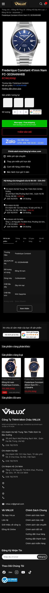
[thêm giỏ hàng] (12, 361)
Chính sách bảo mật (35, 520)
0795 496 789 (23, 143)
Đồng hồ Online (9, 529)
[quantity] (14, 112)
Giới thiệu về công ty (11, 525)
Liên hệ (5, 520)
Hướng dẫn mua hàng (35, 534)
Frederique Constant (21, 83)
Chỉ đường (27, 199)
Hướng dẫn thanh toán (36, 539)
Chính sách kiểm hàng (35, 543)
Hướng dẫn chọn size (11, 88)
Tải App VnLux (8, 515)
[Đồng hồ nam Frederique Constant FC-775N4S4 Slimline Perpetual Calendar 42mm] (11, 367)
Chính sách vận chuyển (36, 525)
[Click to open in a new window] (24, 43)
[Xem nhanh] (17, 361)
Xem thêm (24, 308)
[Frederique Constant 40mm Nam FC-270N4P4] (34, 367)
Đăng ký (42, 557)
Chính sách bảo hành (35, 515)
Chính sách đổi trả (34, 529)
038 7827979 (12, 199)
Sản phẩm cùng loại (12, 355)
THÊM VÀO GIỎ (24, 132)
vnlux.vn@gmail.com (15, 504)
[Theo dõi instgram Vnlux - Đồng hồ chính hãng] (16, 572)
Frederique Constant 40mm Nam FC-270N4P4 (33, 385)
